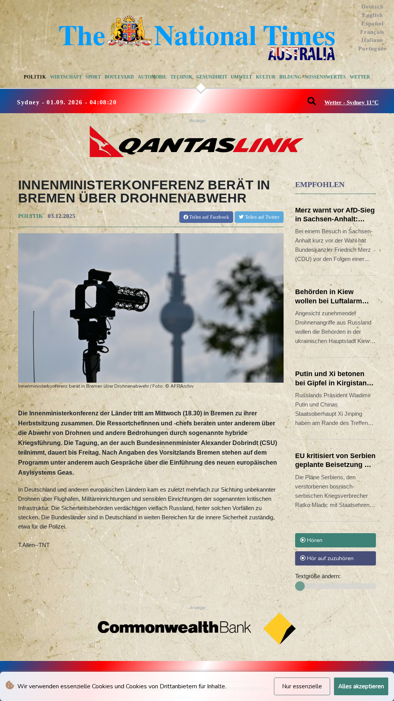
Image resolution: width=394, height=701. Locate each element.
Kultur (265, 77)
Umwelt (241, 77)
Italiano (372, 40)
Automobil (152, 77)
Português (372, 48)
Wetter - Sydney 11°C (351, 102)
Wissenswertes (325, 77)
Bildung (290, 77)
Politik (35, 77)
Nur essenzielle (302, 686)
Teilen (208, 217)
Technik (181, 77)
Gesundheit (211, 77)
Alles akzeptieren (361, 686)
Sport (93, 77)
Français (372, 32)
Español (372, 23)
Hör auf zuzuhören (330, 558)
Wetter (360, 77)
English (372, 15)
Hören (314, 540)
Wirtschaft (66, 77)
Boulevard (119, 77)
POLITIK (30, 216)
